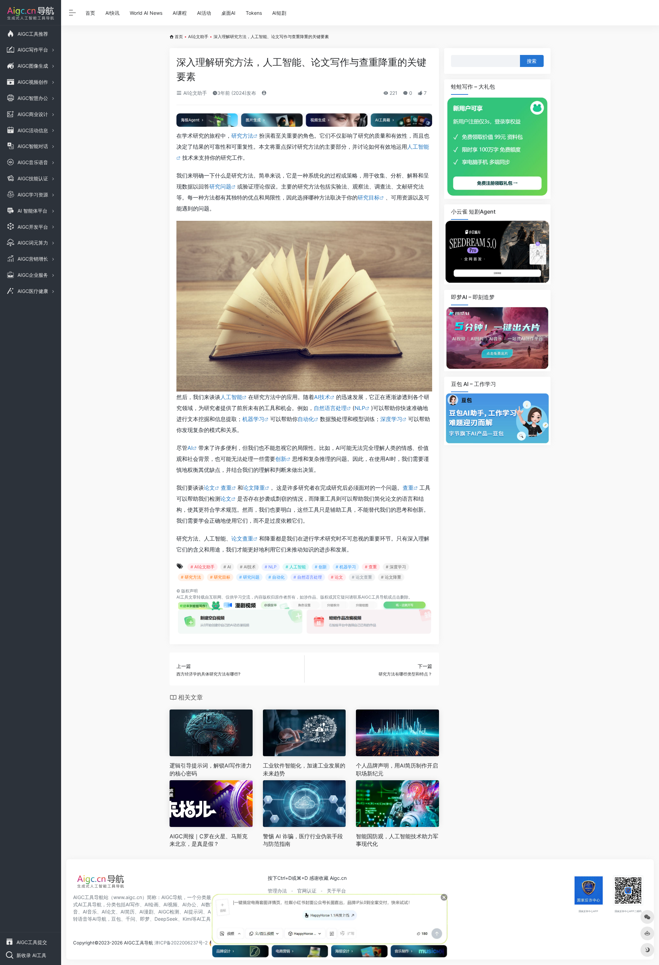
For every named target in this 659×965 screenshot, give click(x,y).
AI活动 (204, 13)
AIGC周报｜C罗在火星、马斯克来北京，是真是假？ (208, 840)
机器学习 (253, 419)
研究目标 (369, 197)
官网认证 (306, 891)
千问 (130, 919)
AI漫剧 (146, 912)
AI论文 (109, 912)
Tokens (254, 13)
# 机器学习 (346, 566)
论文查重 (242, 538)
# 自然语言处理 (307, 577)
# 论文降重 (391, 577)
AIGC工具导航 (374, 597)
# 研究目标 (220, 577)
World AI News (146, 13)
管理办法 (277, 891)
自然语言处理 (330, 408)
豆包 (116, 919)
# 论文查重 (362, 577)
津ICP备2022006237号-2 (181, 942)
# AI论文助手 (202, 566)
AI (190, 447)
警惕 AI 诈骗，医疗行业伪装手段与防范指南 (303, 840)
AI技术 (322, 397)
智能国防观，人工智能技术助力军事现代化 (397, 840)
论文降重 (254, 487)
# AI (227, 566)
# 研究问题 (249, 577)
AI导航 (99, 919)
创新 (280, 458)
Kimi (187, 919)
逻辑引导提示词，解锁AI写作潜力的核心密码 (211, 769)
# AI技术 (248, 566)
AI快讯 (112, 13)
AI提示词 (193, 912)
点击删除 (400, 597)
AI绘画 (151, 904)
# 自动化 (276, 577)
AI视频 (170, 904)
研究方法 (242, 135)
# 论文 (337, 577)
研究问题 (220, 186)
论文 (209, 487)
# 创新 (321, 566)
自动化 (306, 419)
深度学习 (391, 419)
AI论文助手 (198, 36)
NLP (360, 408)
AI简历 (127, 912)
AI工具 (182, 597)
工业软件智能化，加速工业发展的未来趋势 (304, 769)
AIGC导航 (171, 897)
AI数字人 (210, 904)
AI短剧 (279, 13)
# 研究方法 (191, 577)
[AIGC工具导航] (100, 883)
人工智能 (231, 397)
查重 (226, 487)
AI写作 (133, 904)
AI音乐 (90, 912)
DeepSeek (166, 919)
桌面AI (228, 13)
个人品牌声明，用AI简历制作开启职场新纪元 (397, 769)
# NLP (271, 566)
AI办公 (189, 904)
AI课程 (180, 13)
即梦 (145, 919)
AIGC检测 (168, 912)
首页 (90, 13)
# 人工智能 (296, 566)
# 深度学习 (396, 566)
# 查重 (371, 566)
